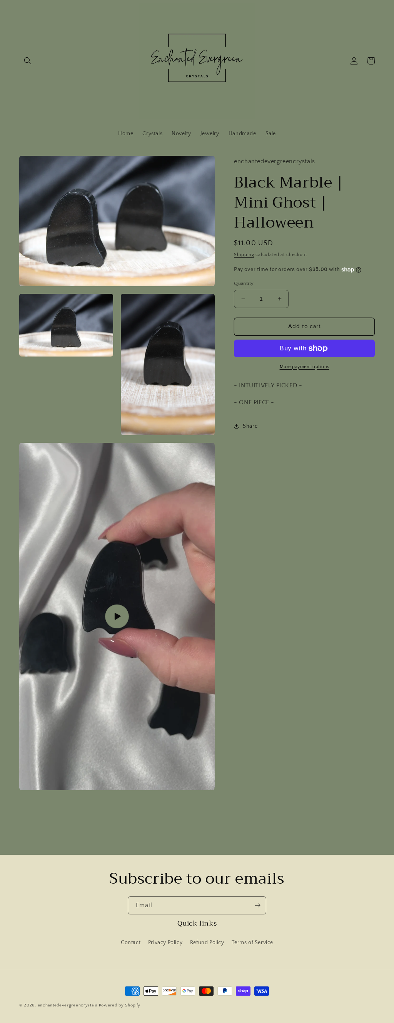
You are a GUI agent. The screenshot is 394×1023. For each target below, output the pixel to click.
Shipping (244, 254)
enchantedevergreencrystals (67, 1005)
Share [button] (250, 426)
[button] (27, 60)
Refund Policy (207, 942)
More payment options (304, 366)
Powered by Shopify (120, 1005)
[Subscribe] (257, 905)
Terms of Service (252, 942)
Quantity (244, 283)
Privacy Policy (165, 942)
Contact (130, 942)
